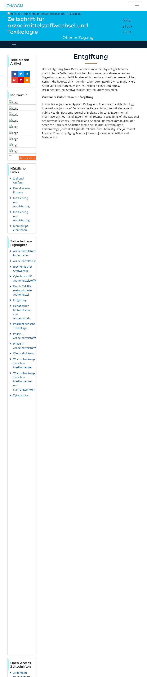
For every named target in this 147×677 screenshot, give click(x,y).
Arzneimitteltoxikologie (27, 261)
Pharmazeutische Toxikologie (24, 326)
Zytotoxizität (21, 395)
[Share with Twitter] (21, 74)
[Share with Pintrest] (21, 80)
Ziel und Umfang (18, 180)
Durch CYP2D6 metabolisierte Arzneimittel (22, 290)
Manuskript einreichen (20, 228)
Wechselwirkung (23, 353)
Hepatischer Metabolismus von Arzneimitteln (22, 312)
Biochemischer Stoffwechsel (22, 269)
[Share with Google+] (14, 80)
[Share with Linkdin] (27, 74)
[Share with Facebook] (14, 74)
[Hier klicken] (14, 5)
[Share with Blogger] (27, 80)
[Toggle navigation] (135, 5)
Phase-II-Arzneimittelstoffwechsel (29, 346)
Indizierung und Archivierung (21, 202)
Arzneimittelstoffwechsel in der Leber (29, 253)
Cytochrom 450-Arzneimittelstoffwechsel (29, 278)
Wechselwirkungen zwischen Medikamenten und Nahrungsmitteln (25, 381)
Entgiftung (20, 300)
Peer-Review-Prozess (21, 190)
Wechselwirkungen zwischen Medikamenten (25, 363)
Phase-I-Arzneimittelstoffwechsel (29, 336)
